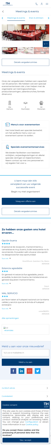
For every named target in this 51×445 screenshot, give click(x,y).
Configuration (31, 422)
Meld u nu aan (25, 362)
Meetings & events (16, 18)
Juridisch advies (8, 388)
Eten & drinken (36, 18)
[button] (3, 11)
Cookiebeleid (7, 396)
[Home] (8, 4)
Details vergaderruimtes (25, 62)
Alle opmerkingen (10, 318)
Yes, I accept (25, 440)
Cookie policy (32, 424)
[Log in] (43, 4)
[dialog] (25, 422)
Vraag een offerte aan (26, 201)
